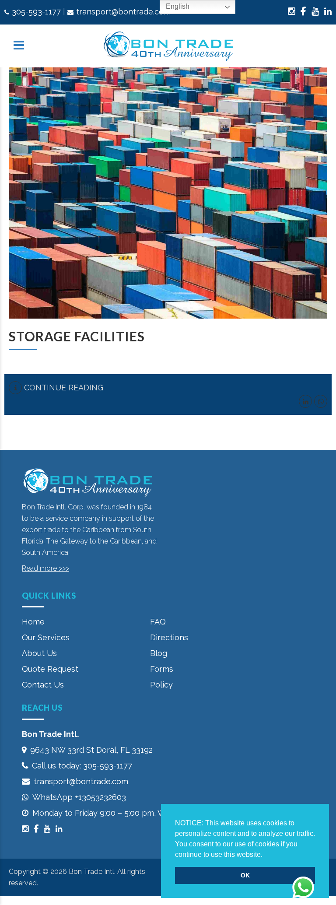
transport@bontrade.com (123, 11)
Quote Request (50, 668)
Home (33, 621)
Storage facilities (77, 336)
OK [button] (245, 875)
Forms (161, 668)
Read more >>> (45, 568)
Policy (161, 684)
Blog (158, 653)
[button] (265, 855)
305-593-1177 (36, 11)
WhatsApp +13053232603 (79, 797)
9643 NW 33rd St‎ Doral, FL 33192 (91, 749)
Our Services (46, 637)
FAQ (158, 621)
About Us (39, 653)
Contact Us (43, 684)
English (176, 6)
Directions (169, 637)
